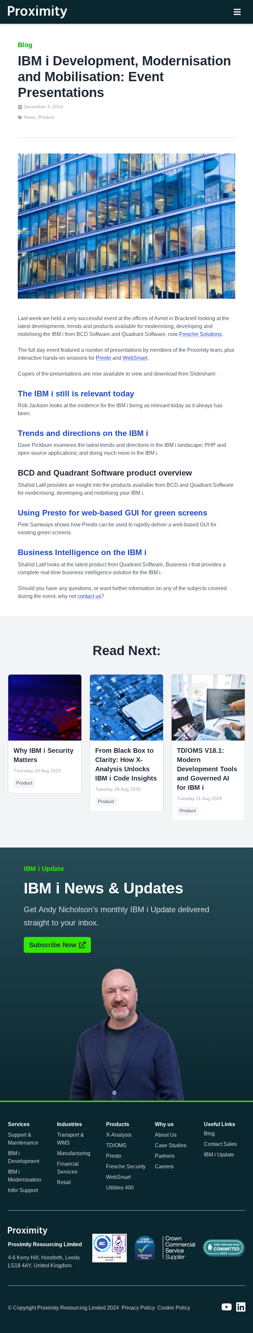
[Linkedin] (241, 1307)
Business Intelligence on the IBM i (82, 552)
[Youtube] (226, 1307)
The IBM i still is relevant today (76, 393)
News (30, 117)
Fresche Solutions (200, 334)
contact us (89, 596)
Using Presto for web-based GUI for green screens (112, 512)
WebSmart (135, 358)
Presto (103, 358)
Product (46, 117)
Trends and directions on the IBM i (83, 433)
